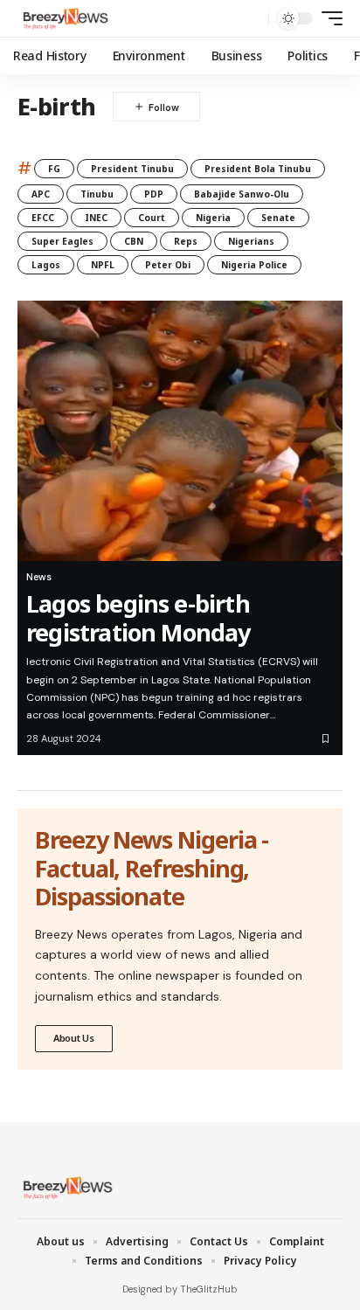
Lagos (45, 265)
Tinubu (97, 194)
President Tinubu (132, 169)
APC (40, 194)
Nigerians (251, 241)
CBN (133, 241)
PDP (153, 194)
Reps (185, 241)
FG (54, 169)
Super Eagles (62, 241)
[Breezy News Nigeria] (63, 18)
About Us (73, 1037)
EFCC (42, 217)
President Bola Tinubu (257, 169)
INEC (96, 217)
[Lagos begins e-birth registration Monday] (180, 431)
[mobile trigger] (328, 18)
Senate (278, 217)
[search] (251, 18)
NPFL (102, 265)
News (39, 577)
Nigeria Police (254, 265)
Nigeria (213, 217)
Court (151, 217)
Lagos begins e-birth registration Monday (138, 617)
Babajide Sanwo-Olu (241, 194)
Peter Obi (167, 265)
